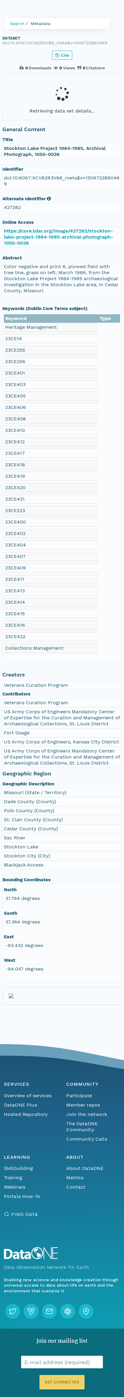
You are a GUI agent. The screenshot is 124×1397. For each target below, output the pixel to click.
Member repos (83, 1105)
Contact (75, 1187)
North (10, 889)
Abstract (12, 258)
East (9, 936)
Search (17, 23)
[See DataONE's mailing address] (86, 1311)
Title (7, 139)
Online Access (18, 222)
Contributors (16, 694)
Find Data (24, 1214)
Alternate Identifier (24, 198)
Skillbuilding (18, 1168)
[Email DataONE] (49, 1311)
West (9, 960)
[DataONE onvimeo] (31, 1311)
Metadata (40, 23)
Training (13, 1177)
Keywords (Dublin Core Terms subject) (45, 308)
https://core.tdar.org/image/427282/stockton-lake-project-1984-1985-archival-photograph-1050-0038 (58, 237)
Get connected (62, 1382)
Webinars (14, 1187)
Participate (79, 1095)
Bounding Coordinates (26, 879)
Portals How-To (22, 1196)
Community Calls (86, 1139)
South (10, 913)
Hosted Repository (26, 1114)
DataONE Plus (20, 1105)
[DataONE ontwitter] (12, 1311)
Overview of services (27, 1095)
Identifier (12, 169)
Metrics (74, 1177)
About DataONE (85, 1168)
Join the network (86, 1114)
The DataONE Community (82, 1126)
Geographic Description (28, 784)
